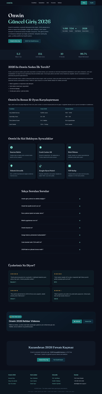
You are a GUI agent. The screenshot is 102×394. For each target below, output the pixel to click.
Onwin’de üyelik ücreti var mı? (31, 206)
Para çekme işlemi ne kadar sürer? (32, 213)
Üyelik (91, 2)
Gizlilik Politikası (56, 381)
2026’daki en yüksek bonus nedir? (32, 249)
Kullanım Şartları (56, 383)
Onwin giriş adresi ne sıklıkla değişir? (33, 199)
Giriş (84, 2)
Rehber (60, 2)
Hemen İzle (88, 321)
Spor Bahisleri (34, 378)
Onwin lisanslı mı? (27, 228)
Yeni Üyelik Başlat (58, 359)
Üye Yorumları (12, 383)
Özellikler (34, 2)
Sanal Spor (33, 383)
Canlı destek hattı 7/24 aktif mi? (31, 242)
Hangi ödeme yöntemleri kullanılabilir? (33, 235)
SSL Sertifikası (56, 378)
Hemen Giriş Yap (43, 359)
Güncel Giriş (11, 378)
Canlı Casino (33, 381)
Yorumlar (53, 2)
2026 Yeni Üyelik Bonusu (32, 41)
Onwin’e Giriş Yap (15, 41)
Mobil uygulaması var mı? (29, 220)
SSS (48, 2)
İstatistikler (41, 2)
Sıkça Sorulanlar (12, 381)
